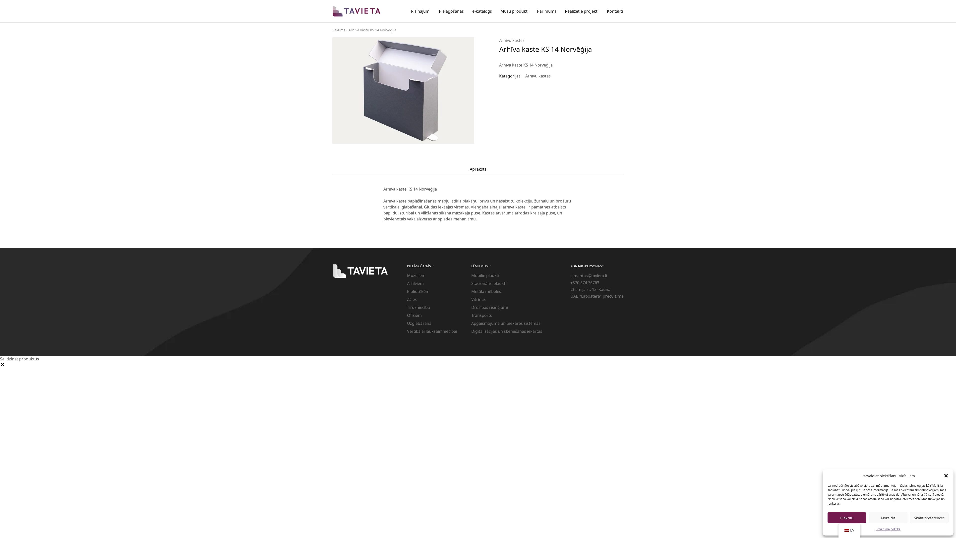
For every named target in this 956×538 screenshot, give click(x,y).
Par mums (546, 11)
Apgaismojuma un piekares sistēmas (505, 323)
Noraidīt (888, 517)
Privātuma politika (888, 529)
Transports (481, 315)
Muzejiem (416, 275)
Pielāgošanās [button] (451, 11)
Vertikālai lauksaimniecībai (432, 331)
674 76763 (589, 282)
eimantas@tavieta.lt (588, 275)
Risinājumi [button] (420, 11)
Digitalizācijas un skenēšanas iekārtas (506, 331)
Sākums (338, 30)
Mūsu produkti (514, 11)
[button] (946, 475)
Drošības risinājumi (489, 307)
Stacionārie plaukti (488, 283)
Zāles (412, 299)
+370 (575, 282)
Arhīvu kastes (512, 40)
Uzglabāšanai (419, 323)
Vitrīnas (478, 299)
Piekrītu (846, 517)
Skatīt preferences (929, 517)
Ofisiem (414, 315)
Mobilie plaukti (485, 275)
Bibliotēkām (418, 291)
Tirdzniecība (418, 307)
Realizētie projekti (581, 11)
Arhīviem (415, 283)
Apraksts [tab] (478, 169)
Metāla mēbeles (486, 291)
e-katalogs (482, 11)
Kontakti (615, 11)
